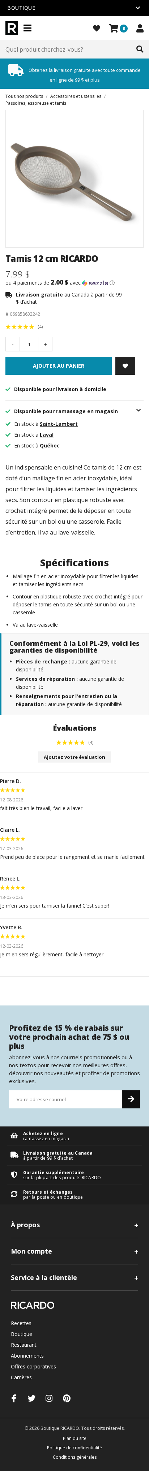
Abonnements (27, 1355)
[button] (74, 282)
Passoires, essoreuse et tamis (35, 103)
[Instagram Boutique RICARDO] (49, 1398)
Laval (47, 434)
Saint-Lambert (59, 423)
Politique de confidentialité (74, 1448)
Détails (74, 1136)
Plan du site (74, 1438)
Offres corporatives (33, 1366)
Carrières (21, 1377)
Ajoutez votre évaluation (74, 757)
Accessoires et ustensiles (75, 96)
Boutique (21, 1334)
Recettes (21, 1323)
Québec (50, 445)
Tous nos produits (24, 96)
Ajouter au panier (58, 365)
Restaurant (24, 1344)
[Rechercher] (140, 49)
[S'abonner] (131, 1099)
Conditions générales (75, 1457)
